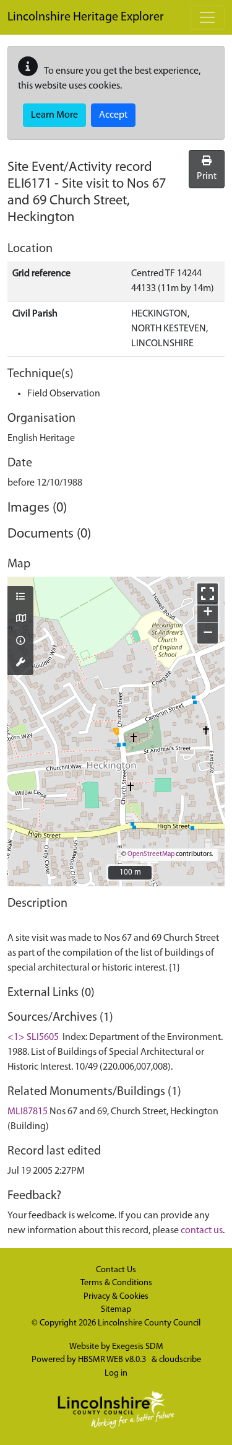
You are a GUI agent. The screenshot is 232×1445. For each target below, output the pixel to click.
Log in (116, 1373)
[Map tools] (20, 663)
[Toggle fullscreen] (207, 593)
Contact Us (116, 1270)
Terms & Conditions (116, 1283)
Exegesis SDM (137, 1346)
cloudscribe (180, 1359)
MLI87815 (27, 1112)
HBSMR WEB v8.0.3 (113, 1359)
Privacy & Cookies (116, 1296)
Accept (113, 115)
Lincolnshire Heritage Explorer (85, 17)
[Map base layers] (20, 619)
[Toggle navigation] (207, 17)
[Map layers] (20, 598)
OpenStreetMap (150, 854)
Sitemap (116, 1309)
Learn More (54, 115)
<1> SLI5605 (33, 1037)
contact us (202, 1231)
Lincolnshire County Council (149, 1323)
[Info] (20, 642)
